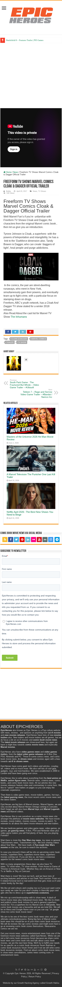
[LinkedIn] (27, 539)
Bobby (8, 191)
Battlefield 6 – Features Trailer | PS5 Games (24, 40)
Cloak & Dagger (19, 339)
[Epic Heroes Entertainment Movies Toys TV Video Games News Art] (31, 15)
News (15, 172)
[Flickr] (33, 539)
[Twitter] (16, 539)
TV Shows (42, 191)
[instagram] (50, 539)
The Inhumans (19, 316)
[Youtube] (39, 539)
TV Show (22, 342)
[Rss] (4, 539)
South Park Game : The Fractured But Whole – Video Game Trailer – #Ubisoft (24, 384)
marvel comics (38, 339)
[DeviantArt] (45, 539)
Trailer (10, 342)
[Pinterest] (22, 539)
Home (8, 172)
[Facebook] (10, 539)
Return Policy (35, 976)
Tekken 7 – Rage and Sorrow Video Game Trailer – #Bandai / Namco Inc (36, 393)
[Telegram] (57, 539)
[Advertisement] (31, 75)
